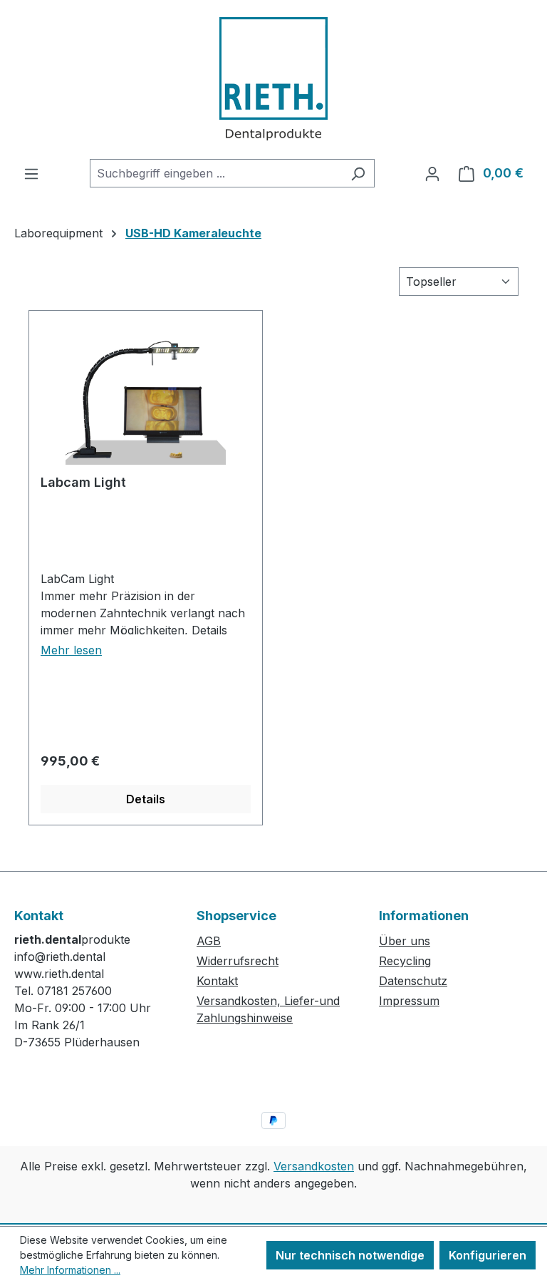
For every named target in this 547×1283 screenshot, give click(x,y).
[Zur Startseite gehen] (273, 79)
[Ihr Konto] (432, 173)
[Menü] (31, 173)
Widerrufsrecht (237, 961)
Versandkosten (314, 1166)
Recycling (405, 961)
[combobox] (216, 173)
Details (145, 799)
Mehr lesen (71, 650)
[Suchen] (358, 173)
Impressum (409, 1001)
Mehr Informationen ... (70, 1270)
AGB (209, 941)
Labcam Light (83, 482)
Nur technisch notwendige (350, 1255)
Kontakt (217, 981)
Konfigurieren (487, 1255)
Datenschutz (413, 981)
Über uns (404, 941)
